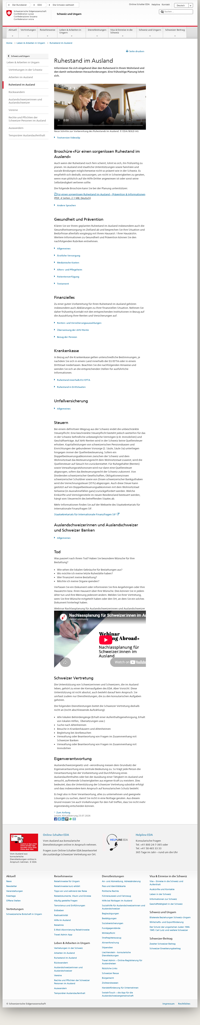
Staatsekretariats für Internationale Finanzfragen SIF (85, 514)
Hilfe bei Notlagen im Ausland (117, 901)
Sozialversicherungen (112, 923)
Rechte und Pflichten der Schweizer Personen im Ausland (72, 982)
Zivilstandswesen (110, 983)
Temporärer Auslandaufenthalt (69, 993)
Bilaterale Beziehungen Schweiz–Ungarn (170, 917)
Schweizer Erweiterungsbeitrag (165, 948)
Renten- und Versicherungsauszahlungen (78, 322)
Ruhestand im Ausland (65, 958)
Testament (62, 283)
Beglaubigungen (110, 914)
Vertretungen (28, 29)
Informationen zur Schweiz (163, 899)
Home (9, 43)
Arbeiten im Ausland (64, 953)
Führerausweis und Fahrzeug (116, 896)
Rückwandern (61, 963)
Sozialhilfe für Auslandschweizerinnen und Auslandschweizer (123, 907)
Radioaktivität (61, 915)
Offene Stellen (13, 901)
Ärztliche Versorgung (68, 255)
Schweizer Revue (110, 973)
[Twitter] (60, 818)
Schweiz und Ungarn (150, 29)
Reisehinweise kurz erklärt (67, 886)
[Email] (74, 818)
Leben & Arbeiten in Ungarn (70, 31)
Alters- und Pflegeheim (69, 269)
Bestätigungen (109, 918)
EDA (40, 5)
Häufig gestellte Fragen (66, 901)
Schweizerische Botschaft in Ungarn (24, 914)
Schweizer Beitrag (175, 29)
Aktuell (13, 29)
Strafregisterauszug (111, 938)
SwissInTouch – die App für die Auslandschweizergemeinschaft (117, 994)
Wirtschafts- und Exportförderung (167, 922)
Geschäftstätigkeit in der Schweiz (166, 904)
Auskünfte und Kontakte (162, 889)
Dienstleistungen (97, 29)
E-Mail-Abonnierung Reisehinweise (71, 930)
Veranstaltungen (14, 891)
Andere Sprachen (66, 205)
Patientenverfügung (67, 276)
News (9, 881)
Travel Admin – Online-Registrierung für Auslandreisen (122, 962)
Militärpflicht (108, 933)
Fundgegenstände (111, 928)
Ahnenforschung (110, 943)
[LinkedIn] (63, 818)
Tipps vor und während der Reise (70, 891)
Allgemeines (63, 248)
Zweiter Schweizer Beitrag (163, 944)
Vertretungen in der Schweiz (68, 948)
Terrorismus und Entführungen (69, 906)
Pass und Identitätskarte (114, 886)
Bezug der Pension (66, 336)
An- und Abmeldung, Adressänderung (121, 881)
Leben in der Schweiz (160, 894)
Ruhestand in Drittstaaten (71, 386)
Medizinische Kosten (67, 262)
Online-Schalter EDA (56, 834)
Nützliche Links (109, 968)
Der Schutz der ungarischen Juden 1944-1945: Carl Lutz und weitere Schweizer (170, 929)
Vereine (58, 975)
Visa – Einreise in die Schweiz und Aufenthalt (166, 883)
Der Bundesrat (19, 5)
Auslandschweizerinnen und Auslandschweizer (68, 969)
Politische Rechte (110, 891)
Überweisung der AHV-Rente (72, 329)
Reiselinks (59, 925)
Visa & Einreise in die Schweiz (121, 31)
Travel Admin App (63, 935)
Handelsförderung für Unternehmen (120, 988)
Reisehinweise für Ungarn (67, 881)
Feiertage (11, 896)
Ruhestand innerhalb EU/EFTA (73, 379)
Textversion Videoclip (68, 137)
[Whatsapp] (71, 818)
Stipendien (107, 947)
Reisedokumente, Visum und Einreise (72, 896)
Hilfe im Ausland (62, 920)
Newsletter (11, 886)
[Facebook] (56, 818)
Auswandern (60, 988)
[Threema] (67, 818)
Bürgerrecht (108, 978)
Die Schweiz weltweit (63, 5)
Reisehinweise (47, 29)
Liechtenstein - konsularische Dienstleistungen (116, 954)
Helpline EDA (144, 834)
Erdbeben (59, 910)
